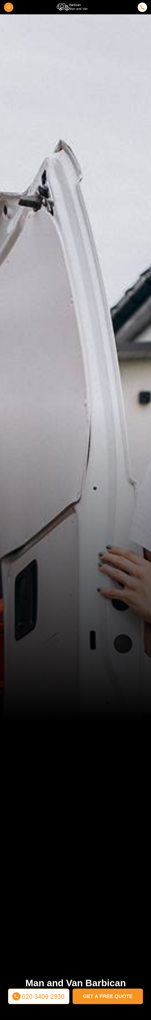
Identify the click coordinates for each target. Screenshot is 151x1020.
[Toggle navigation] (8, 7)
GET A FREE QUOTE (108, 996)
